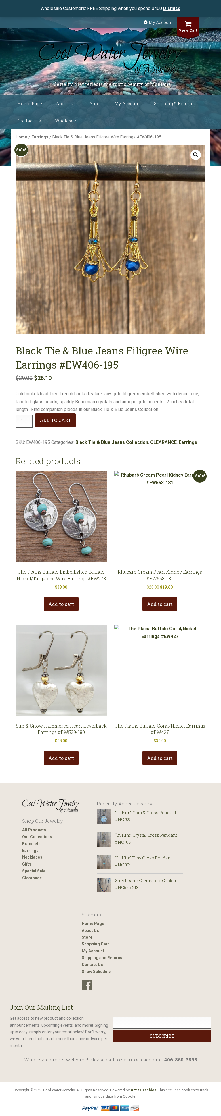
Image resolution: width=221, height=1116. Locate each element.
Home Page (30, 103)
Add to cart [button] (61, 604)
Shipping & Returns (174, 103)
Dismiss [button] (171, 8)
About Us (66, 103)
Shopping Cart (95, 944)
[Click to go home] (51, 806)
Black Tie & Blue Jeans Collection (111, 442)
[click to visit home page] (110, 59)
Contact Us (29, 121)
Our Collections (37, 836)
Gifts (26, 864)
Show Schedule (96, 971)
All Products (34, 830)
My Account (160, 22)
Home (21, 137)
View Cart (188, 30)
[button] (195, 155)
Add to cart (55, 420)
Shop (95, 103)
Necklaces (32, 857)
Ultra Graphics (143, 1090)
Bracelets (31, 843)
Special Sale (33, 871)
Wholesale (66, 121)
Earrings (39, 137)
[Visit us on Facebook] (87, 985)
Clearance (32, 878)
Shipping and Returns (102, 957)
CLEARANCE (163, 442)
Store (87, 937)
